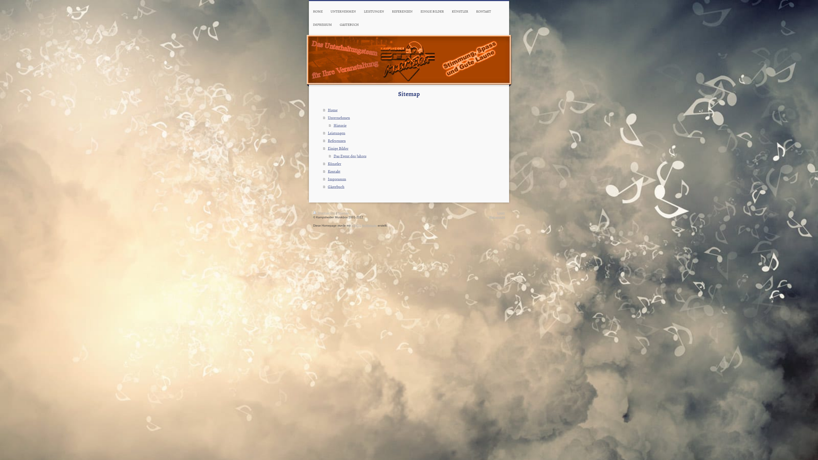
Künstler (334, 164)
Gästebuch (336, 187)
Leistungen (336, 133)
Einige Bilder (338, 148)
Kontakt (334, 171)
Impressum (337, 179)
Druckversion (326, 213)
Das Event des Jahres (350, 156)
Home (333, 110)
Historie (340, 125)
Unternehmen (339, 118)
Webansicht (497, 217)
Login (501, 213)
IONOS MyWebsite (364, 225)
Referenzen (337, 141)
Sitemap (343, 213)
